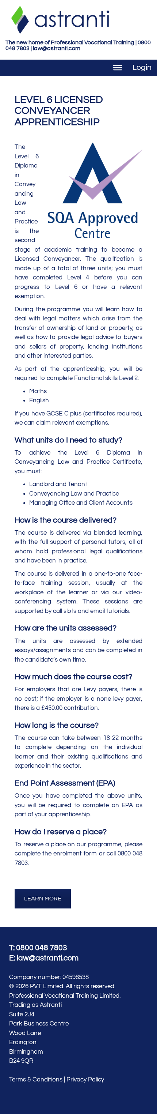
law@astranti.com (56, 48)
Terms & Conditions (35, 1079)
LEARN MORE (42, 899)
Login (142, 67)
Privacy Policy (85, 1079)
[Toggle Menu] (117, 67)
